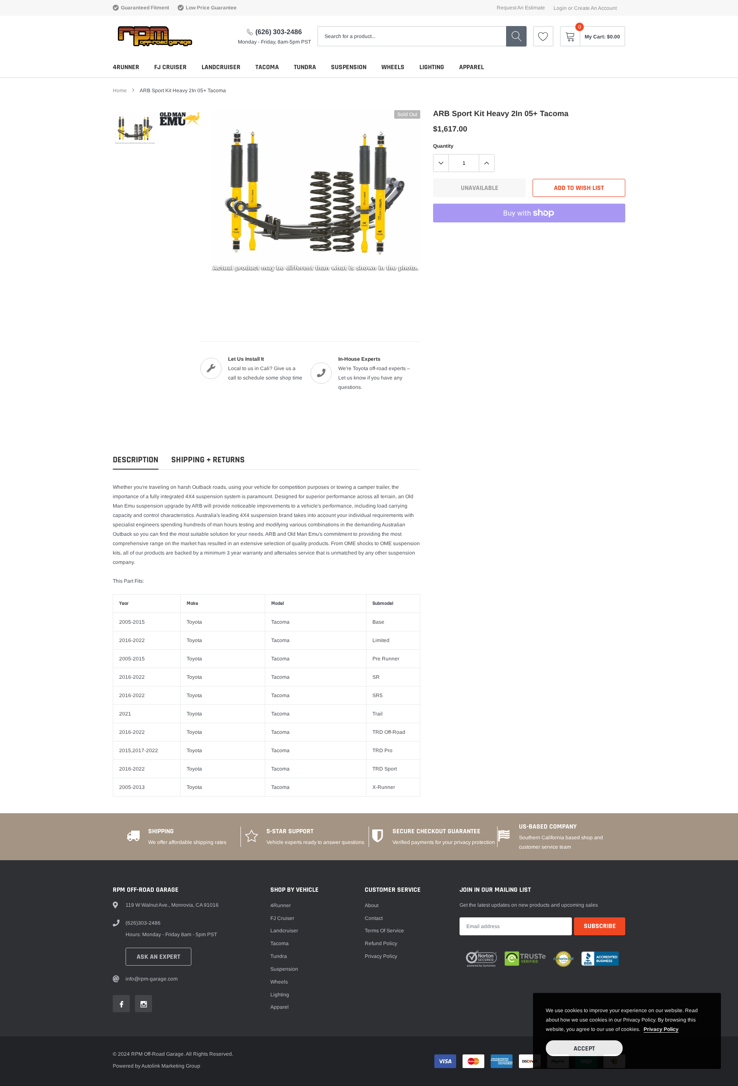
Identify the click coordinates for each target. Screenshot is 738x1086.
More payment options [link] (529, 234)
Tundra (305, 67)
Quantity (443, 146)
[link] (543, 36)
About (371, 905)
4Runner (126, 67)
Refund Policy (381, 943)
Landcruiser (221, 67)
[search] (516, 36)
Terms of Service (384, 931)
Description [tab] (135, 460)
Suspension (348, 67)
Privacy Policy (381, 956)
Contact (374, 918)
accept (584, 1048)
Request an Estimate (521, 7)
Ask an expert (158, 956)
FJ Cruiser (170, 67)
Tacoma (267, 67)
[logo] (154, 36)
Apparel (471, 67)
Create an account (595, 8)
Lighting (431, 67)
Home (120, 90)
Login (560, 8)
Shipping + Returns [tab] (208, 460)
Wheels (392, 67)
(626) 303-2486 (278, 31)
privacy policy (661, 1029)
